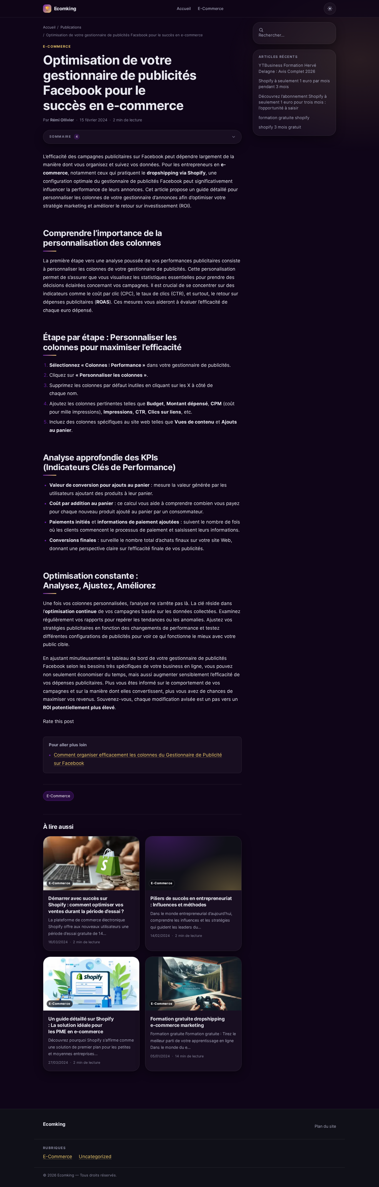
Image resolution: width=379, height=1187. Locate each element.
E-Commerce (210, 8)
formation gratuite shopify (284, 117)
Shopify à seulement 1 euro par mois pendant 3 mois (294, 83)
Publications (70, 27)
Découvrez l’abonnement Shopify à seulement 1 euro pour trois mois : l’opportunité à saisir (293, 102)
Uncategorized (95, 1156)
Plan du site (325, 1126)
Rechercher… (271, 35)
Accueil (184, 8)
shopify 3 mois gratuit (280, 127)
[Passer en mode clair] (330, 8)
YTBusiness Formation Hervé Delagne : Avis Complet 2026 (287, 68)
